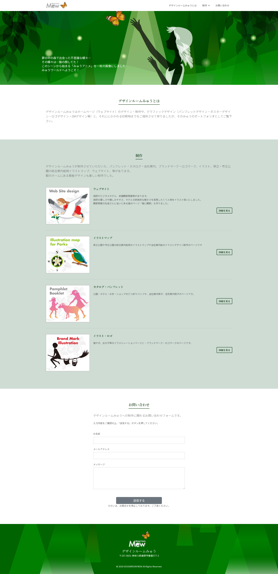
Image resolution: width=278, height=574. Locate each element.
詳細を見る (224, 210)
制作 (204, 5)
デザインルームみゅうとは (183, 5)
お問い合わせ (222, 5)
